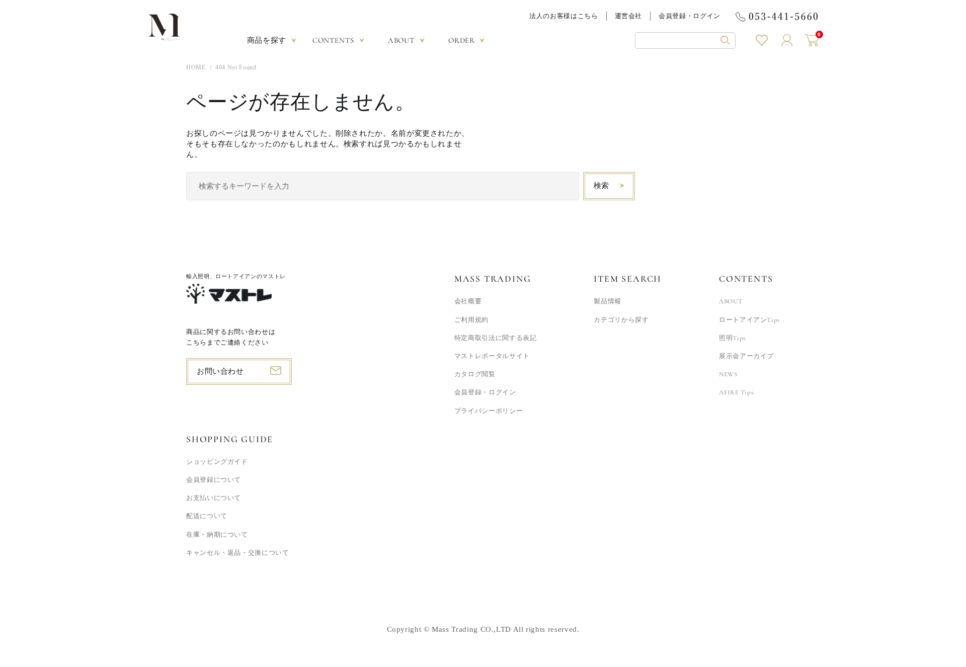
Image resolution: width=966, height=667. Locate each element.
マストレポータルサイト (492, 356)
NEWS (728, 374)
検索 (601, 186)
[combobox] (382, 186)
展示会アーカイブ (746, 356)
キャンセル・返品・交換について (237, 553)
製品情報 (607, 301)
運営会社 (628, 16)
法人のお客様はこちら (563, 16)
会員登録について (213, 480)
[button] (685, 40)
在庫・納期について (217, 535)
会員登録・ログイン (689, 16)
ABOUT (730, 301)
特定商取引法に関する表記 (495, 338)
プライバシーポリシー (488, 411)
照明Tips (732, 338)
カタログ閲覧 (475, 374)
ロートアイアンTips (749, 320)
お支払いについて (213, 498)
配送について (206, 516)
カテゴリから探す (621, 320)
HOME (196, 67)
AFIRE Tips (736, 392)
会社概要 (468, 301)
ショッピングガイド (217, 462)
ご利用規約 (471, 320)
